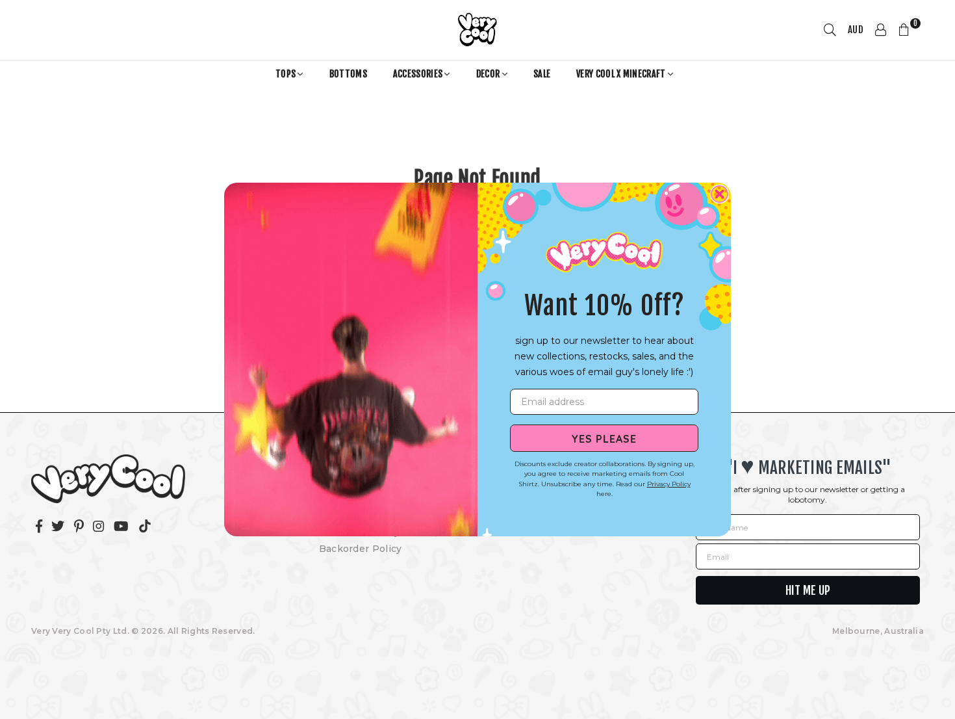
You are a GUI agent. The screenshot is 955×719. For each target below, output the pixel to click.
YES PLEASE (604, 438)
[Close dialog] (719, 194)
